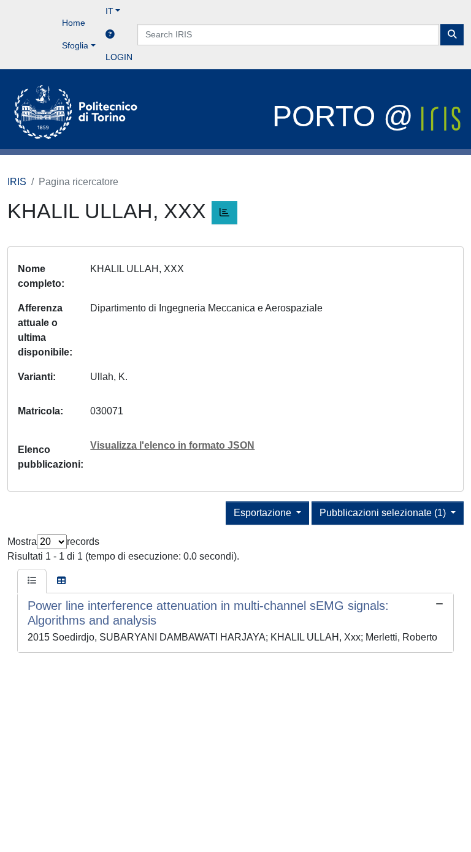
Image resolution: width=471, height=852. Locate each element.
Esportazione (264, 513)
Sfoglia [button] (75, 45)
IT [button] (109, 11)
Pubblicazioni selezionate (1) (384, 513)
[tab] (32, 581)
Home (73, 23)
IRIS (16, 182)
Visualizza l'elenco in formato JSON (172, 445)
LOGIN (118, 57)
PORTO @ (346, 116)
